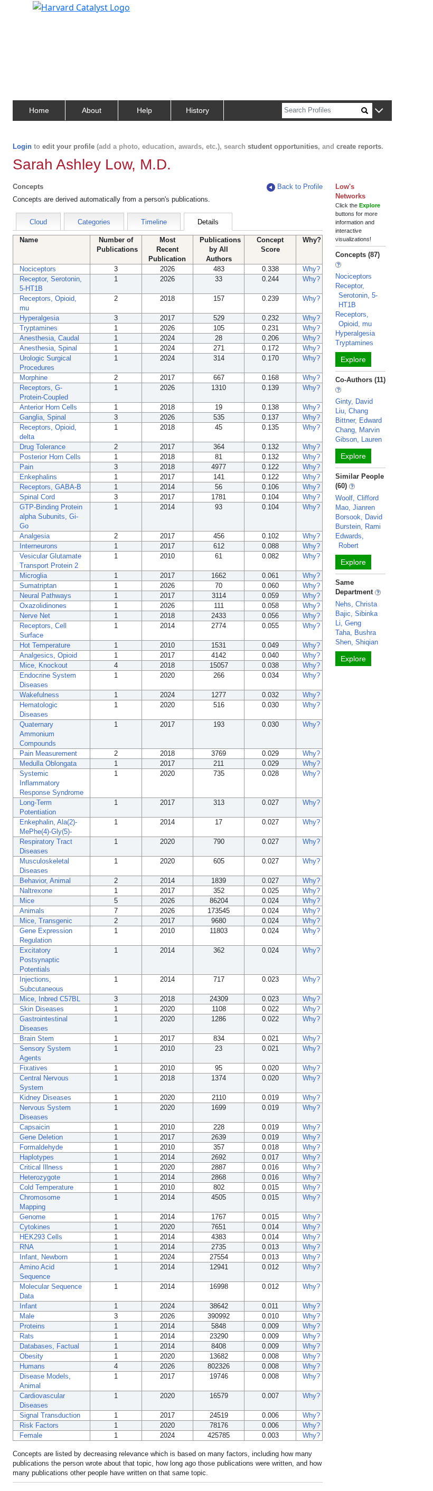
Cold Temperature (46, 1187)
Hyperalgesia (39, 318)
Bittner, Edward (358, 420)
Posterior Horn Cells (50, 457)
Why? (311, 269)
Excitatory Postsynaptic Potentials (40, 959)
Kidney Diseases (45, 1097)
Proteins (32, 1326)
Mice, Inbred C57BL (50, 999)
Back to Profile (300, 187)
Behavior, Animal (45, 881)
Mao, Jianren (355, 507)
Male (27, 1316)
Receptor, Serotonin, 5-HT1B (356, 295)
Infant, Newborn (44, 1257)
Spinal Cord (37, 497)
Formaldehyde (41, 1147)
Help (144, 110)
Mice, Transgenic (46, 921)
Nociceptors (38, 269)
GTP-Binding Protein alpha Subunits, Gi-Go (51, 516)
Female (31, 1435)
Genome (32, 1217)
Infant (28, 1306)
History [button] (197, 110)
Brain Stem (37, 1038)
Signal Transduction (50, 1415)
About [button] (91, 110)
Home (39, 110)
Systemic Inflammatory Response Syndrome (51, 783)
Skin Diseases (42, 1009)
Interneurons (39, 546)
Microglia (33, 576)
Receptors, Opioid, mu (353, 319)
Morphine (34, 378)
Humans (32, 1366)
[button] (378, 111)
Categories (94, 222)
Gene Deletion (41, 1137)
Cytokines (35, 1227)
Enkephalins (38, 477)
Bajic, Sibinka (356, 614)
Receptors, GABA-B (50, 487)
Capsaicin (35, 1127)
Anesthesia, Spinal (48, 348)
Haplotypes (37, 1157)
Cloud (38, 222)
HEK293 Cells (41, 1237)
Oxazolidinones (43, 606)
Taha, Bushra (355, 633)
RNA (27, 1247)
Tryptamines (39, 328)
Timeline (154, 222)
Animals (32, 911)
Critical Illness (41, 1167)
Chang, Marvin (357, 430)
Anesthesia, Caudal (49, 338)
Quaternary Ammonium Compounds (38, 733)
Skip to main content (44, 12)
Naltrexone (36, 891)
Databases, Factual (49, 1346)
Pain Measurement (48, 753)
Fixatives (34, 1068)
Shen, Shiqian (356, 642)
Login (22, 146)
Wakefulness (39, 695)
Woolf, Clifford (357, 498)
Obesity (31, 1356)
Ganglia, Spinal (43, 417)
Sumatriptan (38, 586)
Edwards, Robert (349, 540)
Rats (27, 1336)
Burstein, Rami (358, 526)
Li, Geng (348, 623)
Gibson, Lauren (358, 439)
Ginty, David (354, 401)
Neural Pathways (45, 596)
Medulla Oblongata (48, 763)
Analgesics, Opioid (48, 655)
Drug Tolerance (42, 447)
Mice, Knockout (44, 665)
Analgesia (35, 536)
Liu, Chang (351, 411)
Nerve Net (35, 616)
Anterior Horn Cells (48, 407)
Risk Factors (39, 1425)
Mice (27, 901)
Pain (26, 467)
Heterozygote (40, 1177)
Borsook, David (358, 517)
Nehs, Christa (356, 604)
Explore (353, 359)
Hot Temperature (45, 645)
